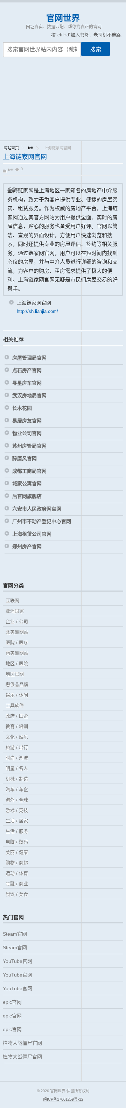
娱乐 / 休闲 (17, 695)
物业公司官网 (27, 433)
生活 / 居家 (17, 820)
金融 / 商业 (17, 883)
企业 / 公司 (17, 621)
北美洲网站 (17, 632)
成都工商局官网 (29, 471)
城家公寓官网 (27, 483)
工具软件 (15, 705)
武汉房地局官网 (29, 395)
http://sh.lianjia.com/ (37, 311)
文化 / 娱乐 (17, 736)
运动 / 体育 (17, 873)
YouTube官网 (17, 961)
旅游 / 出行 (17, 747)
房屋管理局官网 (29, 357)
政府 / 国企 (17, 716)
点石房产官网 (27, 370)
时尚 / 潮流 (17, 757)
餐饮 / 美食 (17, 894)
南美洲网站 (17, 653)
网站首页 (11, 148)
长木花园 (22, 408)
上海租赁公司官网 (31, 534)
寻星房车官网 (27, 383)
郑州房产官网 (27, 546)
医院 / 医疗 (17, 642)
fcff (30, 148)
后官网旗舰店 (27, 496)
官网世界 (63, 18)
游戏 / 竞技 (17, 810)
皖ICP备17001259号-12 (63, 1099)
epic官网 (12, 1002)
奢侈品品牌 (17, 684)
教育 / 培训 (17, 726)
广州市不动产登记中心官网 (41, 521)
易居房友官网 (27, 420)
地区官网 (15, 674)
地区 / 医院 (17, 663)
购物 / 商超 (17, 862)
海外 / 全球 (17, 799)
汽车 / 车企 (17, 789)
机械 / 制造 (17, 778)
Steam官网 (15, 934)
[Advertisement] (63, 103)
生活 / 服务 (17, 831)
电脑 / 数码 (17, 841)
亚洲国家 (15, 611)
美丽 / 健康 (17, 852)
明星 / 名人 (17, 768)
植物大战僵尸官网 (22, 1043)
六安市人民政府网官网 (36, 509)
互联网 (12, 600)
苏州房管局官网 (29, 446)
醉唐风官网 (24, 458)
